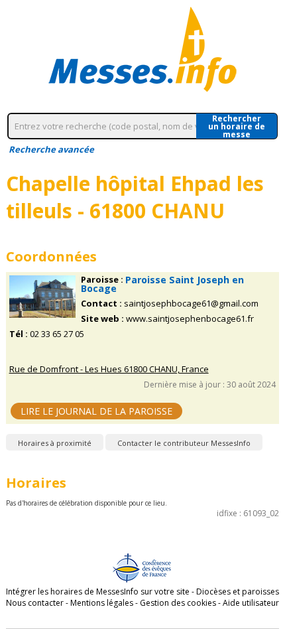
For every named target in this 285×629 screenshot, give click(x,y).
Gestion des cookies (178, 602)
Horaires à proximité (54, 443)
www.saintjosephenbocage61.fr (190, 318)
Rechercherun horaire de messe (236, 126)
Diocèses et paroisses (237, 591)
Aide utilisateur (251, 602)
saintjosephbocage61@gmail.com (191, 303)
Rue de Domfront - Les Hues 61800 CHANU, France (109, 369)
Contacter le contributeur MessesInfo (184, 443)
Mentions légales (101, 602)
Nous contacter (35, 602)
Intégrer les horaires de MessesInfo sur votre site (98, 591)
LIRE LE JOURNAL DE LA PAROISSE (96, 411)
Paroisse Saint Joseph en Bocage (162, 284)
